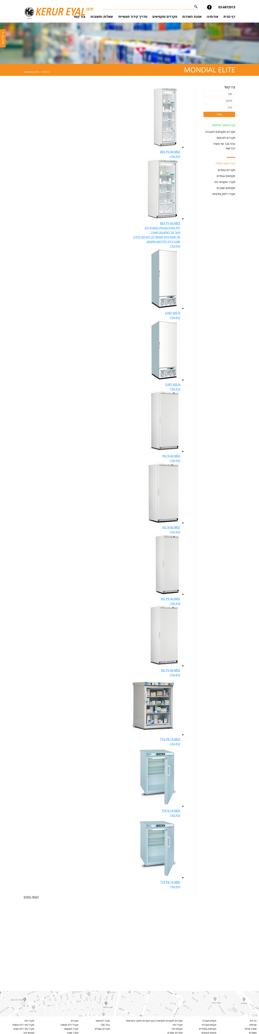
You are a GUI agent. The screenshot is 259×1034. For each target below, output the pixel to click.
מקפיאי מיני (176, 1028)
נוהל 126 (105, 1024)
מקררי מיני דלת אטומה (23, 1024)
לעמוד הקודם (31, 897)
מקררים (74, 1020)
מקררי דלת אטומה (69, 1024)
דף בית (253, 1020)
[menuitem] (229, 17)
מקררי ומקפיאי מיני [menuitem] (224, 182)
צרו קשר (3, 40)
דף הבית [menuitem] (229, 16)
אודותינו (253, 1024)
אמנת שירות (251, 1028)
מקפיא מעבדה (209, 1020)
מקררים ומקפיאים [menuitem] (164, 16)
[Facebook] (209, 7)
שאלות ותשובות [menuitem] (101, 16)
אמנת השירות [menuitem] (192, 16)
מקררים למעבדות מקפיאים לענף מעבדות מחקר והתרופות (154, 1020)
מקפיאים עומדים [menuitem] (226, 176)
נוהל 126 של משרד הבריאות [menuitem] (224, 146)
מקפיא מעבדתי (209, 1024)
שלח (219, 114)
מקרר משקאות (71, 1028)
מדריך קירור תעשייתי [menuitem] (132, 16)
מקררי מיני (177, 1024)
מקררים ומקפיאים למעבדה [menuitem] (220, 132)
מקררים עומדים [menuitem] (226, 170)
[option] (129, 43)
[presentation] (165, 147)
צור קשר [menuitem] (79, 16)
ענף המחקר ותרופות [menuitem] (223, 125)
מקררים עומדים (102, 1028)
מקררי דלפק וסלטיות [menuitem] (223, 194)
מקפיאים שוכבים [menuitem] (226, 188)
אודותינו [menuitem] (212, 16)
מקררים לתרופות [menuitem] (226, 138)
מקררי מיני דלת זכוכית (23, 1028)
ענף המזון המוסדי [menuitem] (225, 163)
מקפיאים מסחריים (207, 1028)
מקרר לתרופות (103, 1020)
